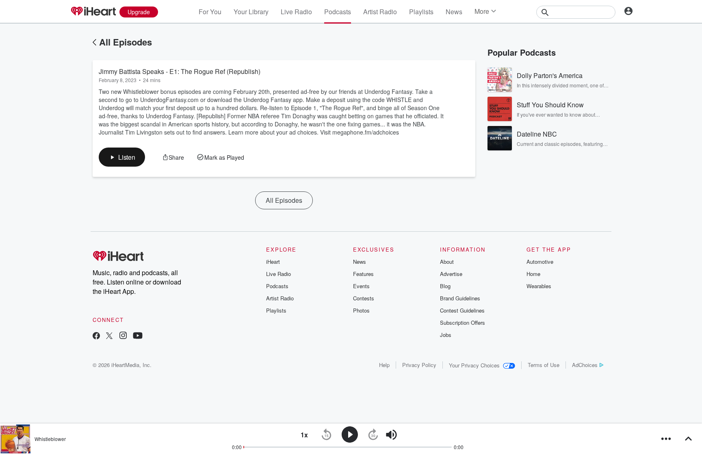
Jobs (445, 335)
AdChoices (585, 365)
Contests (363, 298)
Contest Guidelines (462, 310)
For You (210, 11)
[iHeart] (93, 12)
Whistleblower (50, 438)
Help (384, 365)
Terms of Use (543, 365)
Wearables (538, 286)
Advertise (451, 274)
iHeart (273, 261)
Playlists (421, 11)
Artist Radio (380, 11)
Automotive (539, 261)
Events (361, 286)
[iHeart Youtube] (138, 336)
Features (363, 274)
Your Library (251, 11)
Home (533, 274)
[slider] (414, 435)
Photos (361, 310)
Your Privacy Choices (474, 365)
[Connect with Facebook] (96, 336)
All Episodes (125, 41)
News (454, 11)
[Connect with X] (109, 336)
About (447, 261)
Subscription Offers (462, 322)
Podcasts (337, 11)
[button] (122, 157)
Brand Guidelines (460, 298)
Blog (445, 286)
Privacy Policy (419, 365)
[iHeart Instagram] (123, 336)
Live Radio (296, 11)
